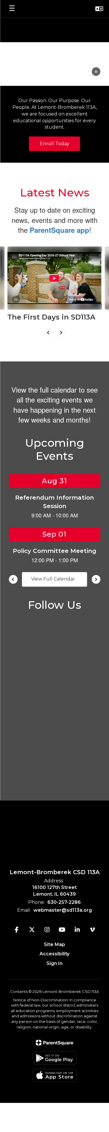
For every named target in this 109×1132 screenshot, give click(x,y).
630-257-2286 (64, 902)
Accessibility (54, 954)
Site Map (54, 944)
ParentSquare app (59, 230)
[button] (99, 8)
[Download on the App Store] (54, 1075)
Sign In (54, 963)
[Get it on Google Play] (54, 1057)
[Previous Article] (48, 332)
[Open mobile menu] (12, 8)
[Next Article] (61, 332)
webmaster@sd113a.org (62, 910)
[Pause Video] (96, 72)
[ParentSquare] (54, 1042)
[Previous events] (13, 579)
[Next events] (96, 579)
